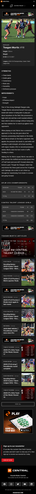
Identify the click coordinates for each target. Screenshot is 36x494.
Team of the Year (9, 241)
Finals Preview (7, 275)
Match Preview (7, 297)
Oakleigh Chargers (17, 211)
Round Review (7, 361)
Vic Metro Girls (16, 192)
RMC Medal (6, 325)
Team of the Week (8, 347)
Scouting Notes (8, 261)
